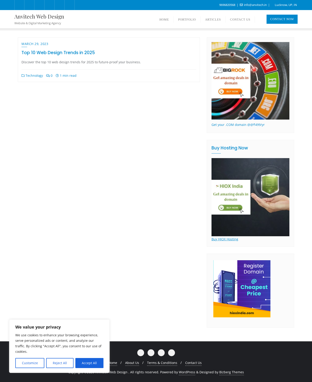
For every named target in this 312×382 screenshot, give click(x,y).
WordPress (187, 372)
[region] (59, 346)
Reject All (60, 363)
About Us (132, 363)
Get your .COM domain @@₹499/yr (238, 124)
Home (112, 363)
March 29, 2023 (34, 44)
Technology (34, 75)
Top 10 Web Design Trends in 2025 (58, 53)
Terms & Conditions (162, 363)
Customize (30, 363)
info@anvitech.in (255, 5)
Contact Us (193, 363)
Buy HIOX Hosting (225, 239)
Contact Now (282, 19)
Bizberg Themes (231, 372)
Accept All (89, 363)
